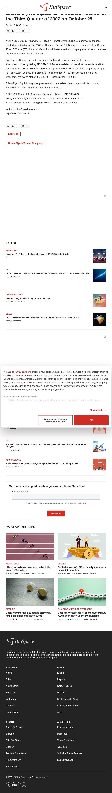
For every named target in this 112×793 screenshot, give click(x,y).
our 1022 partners (21, 371)
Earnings (13, 134)
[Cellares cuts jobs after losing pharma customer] (99, 300)
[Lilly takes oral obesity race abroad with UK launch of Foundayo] (30, 546)
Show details (96, 410)
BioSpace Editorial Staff (15, 302)
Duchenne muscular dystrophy (75, 609)
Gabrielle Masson (13, 277)
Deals (9, 314)
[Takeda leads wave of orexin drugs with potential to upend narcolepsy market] (99, 465)
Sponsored (12, 250)
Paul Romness (12, 429)
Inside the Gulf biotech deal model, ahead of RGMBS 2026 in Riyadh (37, 254)
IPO (7, 270)
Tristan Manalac (37, 574)
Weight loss (12, 564)
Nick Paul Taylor (12, 467)
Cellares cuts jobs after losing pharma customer (28, 298)
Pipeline (10, 609)
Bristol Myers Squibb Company (25, 143)
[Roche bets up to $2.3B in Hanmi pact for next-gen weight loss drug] (82, 546)
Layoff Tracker (14, 295)
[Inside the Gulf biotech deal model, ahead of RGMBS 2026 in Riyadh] (99, 256)
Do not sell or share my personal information (55, 420)
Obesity (62, 564)
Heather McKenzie (13, 450)
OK (91, 420)
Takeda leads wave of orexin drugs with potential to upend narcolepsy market (42, 463)
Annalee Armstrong (13, 321)
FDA (8, 441)
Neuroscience (13, 460)
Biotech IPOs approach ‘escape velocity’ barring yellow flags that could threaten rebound (47, 273)
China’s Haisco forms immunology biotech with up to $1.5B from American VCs (42, 317)
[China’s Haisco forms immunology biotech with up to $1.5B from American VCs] (99, 319)
